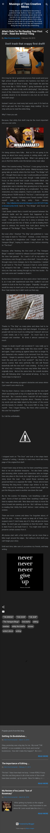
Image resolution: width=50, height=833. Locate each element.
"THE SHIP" (33, 617)
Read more (43, 756)
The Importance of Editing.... (15, 763)
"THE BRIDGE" (8, 617)
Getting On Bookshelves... (14, 736)
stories (30, 626)
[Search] (46, 4)
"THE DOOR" (21, 617)
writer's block (8, 631)
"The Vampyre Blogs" (11, 622)
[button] (46, 32)
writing (18, 631)
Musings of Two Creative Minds (25, 5)
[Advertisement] (25, 705)
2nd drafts (26, 622)
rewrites (6, 626)
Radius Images (30, 828)
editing (35, 622)
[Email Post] (3, 612)
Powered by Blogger (26, 824)
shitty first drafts (18, 626)
